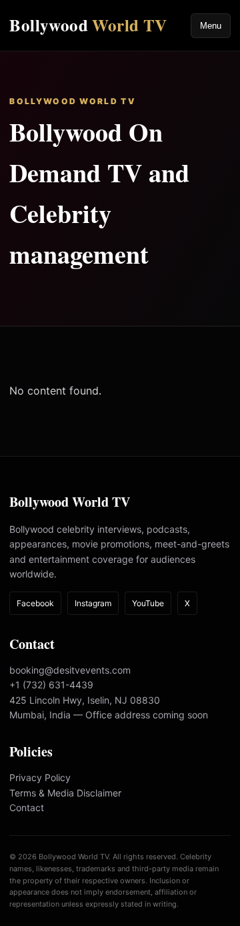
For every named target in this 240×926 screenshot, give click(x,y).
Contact (26, 807)
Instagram (93, 603)
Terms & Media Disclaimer (65, 792)
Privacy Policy (40, 777)
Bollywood (88, 25)
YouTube (148, 603)
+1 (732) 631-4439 (51, 684)
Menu (210, 26)
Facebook (35, 603)
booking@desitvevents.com (70, 670)
